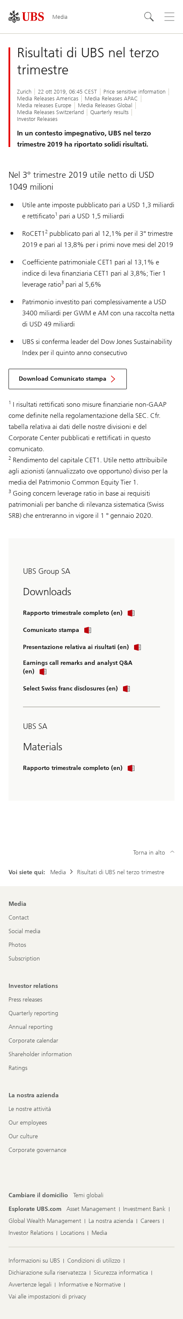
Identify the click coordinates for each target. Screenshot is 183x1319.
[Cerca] (149, 17)
